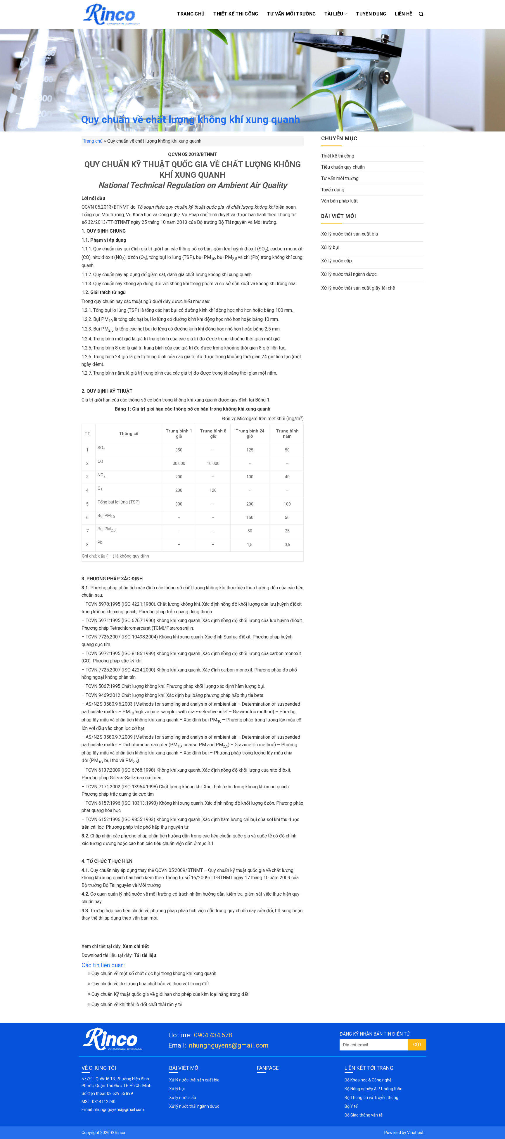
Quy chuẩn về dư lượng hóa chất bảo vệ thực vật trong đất (149, 983)
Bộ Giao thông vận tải (364, 1115)
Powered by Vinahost (403, 1132)
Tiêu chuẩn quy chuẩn (343, 167)
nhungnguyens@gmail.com (229, 1045)
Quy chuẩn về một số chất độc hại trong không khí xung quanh (153, 973)
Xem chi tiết (136, 946)
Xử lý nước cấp (336, 261)
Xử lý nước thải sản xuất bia (349, 234)
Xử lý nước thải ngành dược (349, 274)
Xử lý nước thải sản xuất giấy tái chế (358, 288)
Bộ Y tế (351, 1106)
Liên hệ (403, 14)
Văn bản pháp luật (339, 201)
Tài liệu (333, 14)
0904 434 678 (213, 1035)
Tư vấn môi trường (291, 14)
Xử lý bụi (330, 247)
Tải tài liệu (145, 955)
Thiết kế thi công (235, 14)
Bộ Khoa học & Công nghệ (368, 1080)
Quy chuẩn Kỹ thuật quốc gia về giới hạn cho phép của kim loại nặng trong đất (169, 994)
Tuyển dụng (371, 14)
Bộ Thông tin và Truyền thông (371, 1097)
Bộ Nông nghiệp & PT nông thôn (373, 1088)
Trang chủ (191, 14)
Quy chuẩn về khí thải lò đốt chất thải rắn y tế (136, 1004)
